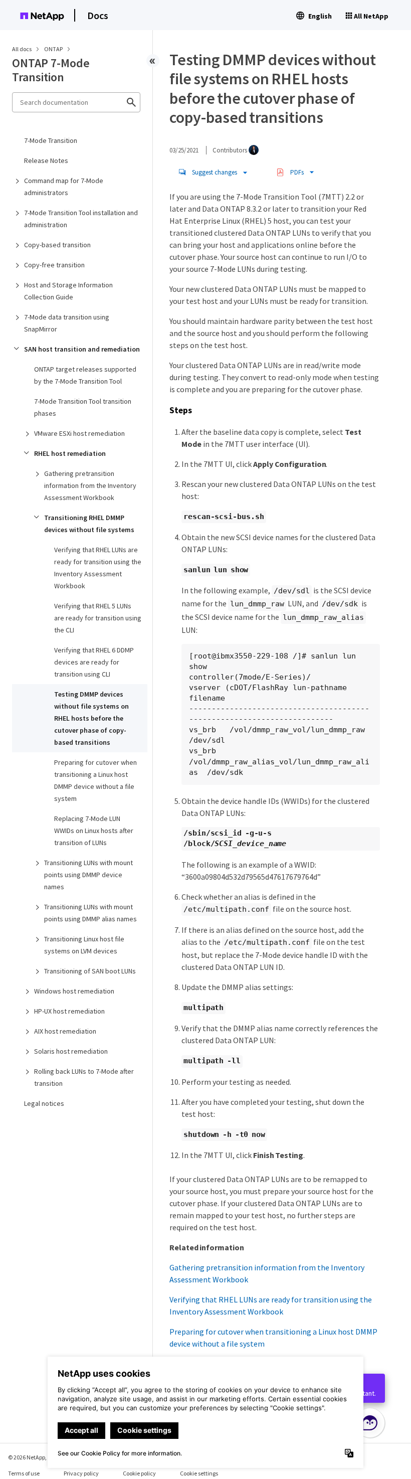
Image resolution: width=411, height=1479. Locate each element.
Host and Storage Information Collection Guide (68, 290)
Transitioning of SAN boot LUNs (90, 970)
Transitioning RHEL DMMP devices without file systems (89, 523)
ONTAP (54, 49)
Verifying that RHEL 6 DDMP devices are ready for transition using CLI (94, 662)
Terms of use (24, 1473)
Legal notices (44, 1103)
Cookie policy (139, 1473)
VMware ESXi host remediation (79, 433)
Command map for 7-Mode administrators (63, 186)
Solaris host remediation (71, 1051)
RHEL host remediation (70, 453)
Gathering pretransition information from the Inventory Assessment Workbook (90, 485)
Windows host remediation (74, 991)
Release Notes (46, 160)
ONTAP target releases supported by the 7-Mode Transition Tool (85, 375)
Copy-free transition (54, 264)
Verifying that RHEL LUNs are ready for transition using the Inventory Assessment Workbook (97, 567)
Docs (97, 15)
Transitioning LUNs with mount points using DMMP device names (88, 874)
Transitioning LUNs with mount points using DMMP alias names (90, 912)
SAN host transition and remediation (82, 349)
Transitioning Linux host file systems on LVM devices (84, 944)
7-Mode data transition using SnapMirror (66, 323)
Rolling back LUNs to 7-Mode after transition (84, 1077)
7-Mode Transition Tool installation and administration (81, 218)
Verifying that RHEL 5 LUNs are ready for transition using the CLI (97, 617)
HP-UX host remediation (69, 1011)
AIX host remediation (65, 1031)
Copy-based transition (57, 244)
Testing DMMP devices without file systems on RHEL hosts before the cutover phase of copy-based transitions (91, 718)
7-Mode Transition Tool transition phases (82, 407)
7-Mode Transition (50, 140)
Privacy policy (81, 1473)
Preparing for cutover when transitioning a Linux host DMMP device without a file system (95, 780)
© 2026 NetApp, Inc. (32, 1457)
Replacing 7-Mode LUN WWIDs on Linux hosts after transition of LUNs (93, 830)
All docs (22, 49)
